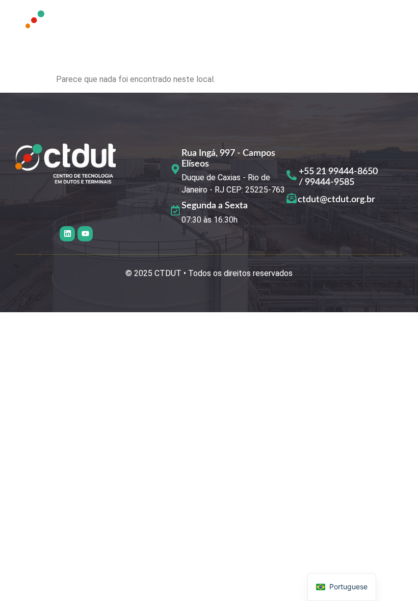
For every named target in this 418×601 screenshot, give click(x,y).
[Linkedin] (67, 233)
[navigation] (341, 587)
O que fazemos (298, 21)
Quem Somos (214, 21)
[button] (159, 45)
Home (147, 21)
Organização (157, 45)
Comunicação (238, 45)
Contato (312, 45)
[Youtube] (85, 233)
